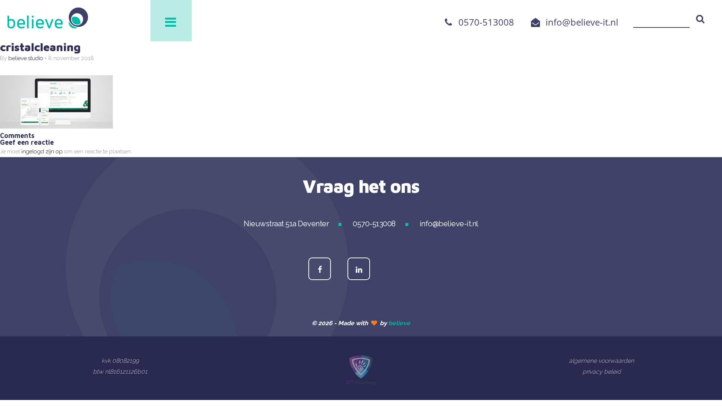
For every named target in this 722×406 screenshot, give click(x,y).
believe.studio (26, 58)
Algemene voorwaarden (601, 360)
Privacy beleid (601, 371)
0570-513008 (486, 22)
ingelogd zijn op (42, 151)
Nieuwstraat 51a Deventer (286, 223)
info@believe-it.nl (582, 22)
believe (399, 323)
